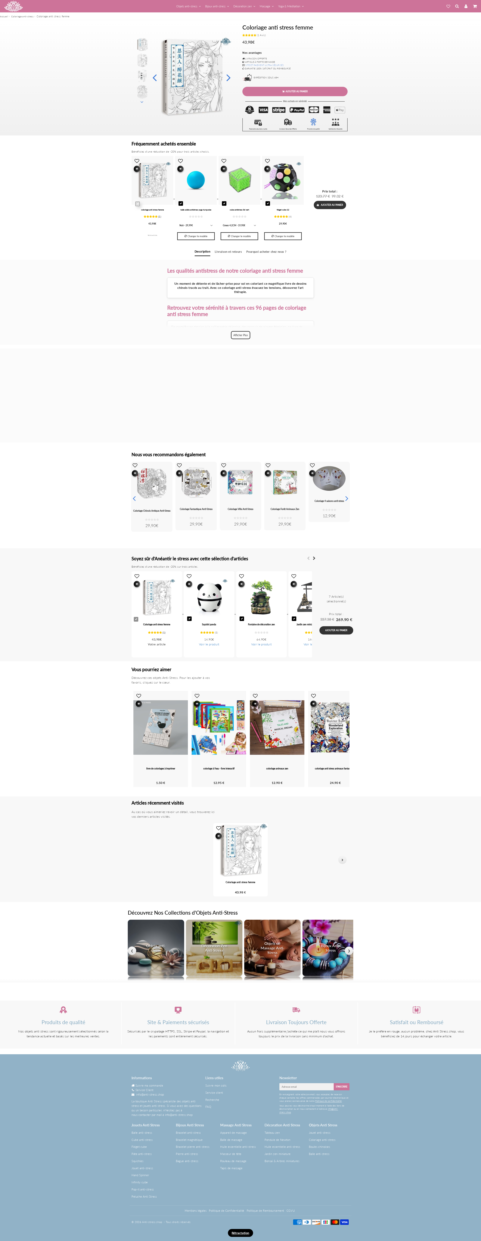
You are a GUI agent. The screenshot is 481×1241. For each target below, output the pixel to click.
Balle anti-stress (142, 1132)
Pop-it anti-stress (143, 1189)
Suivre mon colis (216, 1085)
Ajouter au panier (332, 204)
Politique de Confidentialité (226, 1210)
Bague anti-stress (187, 1161)
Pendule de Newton (277, 1139)
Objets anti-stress (186, 6)
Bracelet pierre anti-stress (192, 1146)
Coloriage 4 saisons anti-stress (329, 501)
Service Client (144, 1090)
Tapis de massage (231, 1168)
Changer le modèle (197, 236)
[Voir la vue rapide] (135, 473)
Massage (265, 6)
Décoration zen (242, 6)
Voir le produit (209, 644)
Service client (214, 1092)
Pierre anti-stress (187, 1154)
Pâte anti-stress (142, 1154)
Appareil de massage (233, 1132)
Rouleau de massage (233, 1161)
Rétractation (240, 1233)
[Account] (466, 6)
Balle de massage (231, 1139)
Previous (154, 77)
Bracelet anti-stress (188, 1132)
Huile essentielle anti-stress (238, 1146)
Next (228, 77)
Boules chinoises (319, 1146)
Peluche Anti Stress (144, 1196)
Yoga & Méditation (289, 6)
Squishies (137, 1161)
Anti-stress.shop (152, 1222)
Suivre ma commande (149, 1085)
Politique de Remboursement (265, 1210)
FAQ (208, 1106)
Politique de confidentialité (328, 1101)
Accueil (4, 16)
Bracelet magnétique (189, 1139)
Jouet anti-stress (142, 1168)
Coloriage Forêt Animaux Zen (285, 509)
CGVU (291, 1210)
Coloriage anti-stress (22, 16)
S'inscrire (341, 1086)
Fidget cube (139, 1146)
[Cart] (474, 6)
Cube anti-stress (142, 1139)
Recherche (212, 1099)
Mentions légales (196, 1210)
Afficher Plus (240, 335)
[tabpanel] (142, 44)
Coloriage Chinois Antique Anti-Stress (151, 510)
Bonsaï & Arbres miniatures (282, 1161)
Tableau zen (272, 1132)
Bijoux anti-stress (215, 6)
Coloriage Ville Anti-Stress (240, 509)
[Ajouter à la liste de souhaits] (135, 465)
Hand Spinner (140, 1175)
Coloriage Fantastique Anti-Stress (196, 509)
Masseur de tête (230, 1154)
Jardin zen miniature (278, 1154)
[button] (138, 860)
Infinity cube (140, 1182)
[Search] (457, 6)
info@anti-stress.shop (150, 1094)
